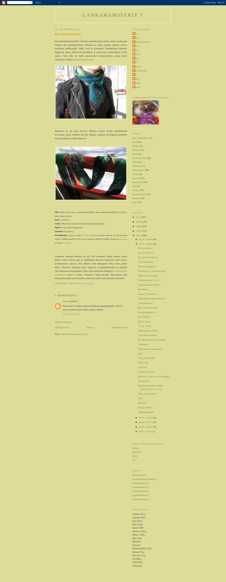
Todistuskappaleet (147, 266)
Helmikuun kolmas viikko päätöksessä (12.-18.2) (150, 387)
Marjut (66, 301)
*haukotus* (143, 381)
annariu (137, 82)
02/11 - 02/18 (146, 417)
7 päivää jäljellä (145, 261)
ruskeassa (123, 239)
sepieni (136, 87)
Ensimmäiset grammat (148, 284)
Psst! (140, 353)
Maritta (136, 54)
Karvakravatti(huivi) (68, 34)
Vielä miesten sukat (147, 393)
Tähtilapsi (137, 166)
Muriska (137, 66)
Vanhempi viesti (119, 327)
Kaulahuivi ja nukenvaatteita (152, 270)
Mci (135, 62)
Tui (134, 74)
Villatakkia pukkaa (147, 335)
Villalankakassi (145, 303)
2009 (139, 226)
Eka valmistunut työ (147, 307)
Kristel (136, 45)
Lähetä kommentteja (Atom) (74, 334)
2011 (139, 217)
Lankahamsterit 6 (140, 499)
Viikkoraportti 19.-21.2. (149, 280)
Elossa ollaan (144, 321)
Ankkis (135, 448)
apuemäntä (137, 182)
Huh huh (142, 402)
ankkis (136, 78)
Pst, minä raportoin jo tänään (151, 339)
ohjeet (135, 202)
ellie (134, 186)
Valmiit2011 (138, 170)
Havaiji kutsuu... (146, 248)
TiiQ (134, 162)
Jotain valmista (145, 407)
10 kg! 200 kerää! (146, 358)
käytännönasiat (139, 194)
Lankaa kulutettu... (147, 371)
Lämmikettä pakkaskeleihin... (152, 298)
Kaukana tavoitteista (148, 275)
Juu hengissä (144, 316)
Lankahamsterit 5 (140, 495)
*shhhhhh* (143, 344)
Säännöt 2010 (139, 475)
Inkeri (136, 37)
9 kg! (140, 398)
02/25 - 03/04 (146, 239)
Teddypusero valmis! (148, 330)
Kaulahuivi (143, 289)
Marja (136, 58)
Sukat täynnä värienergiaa (150, 348)
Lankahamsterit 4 (140, 491)
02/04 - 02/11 (146, 422)
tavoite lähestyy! (146, 252)
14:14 (90, 283)
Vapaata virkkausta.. (147, 293)
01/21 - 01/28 (146, 431)
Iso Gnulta (85, 235)
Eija (135, 33)
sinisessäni (67, 242)
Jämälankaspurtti (146, 412)
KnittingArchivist (141, 41)
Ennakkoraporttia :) (147, 312)
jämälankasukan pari (83, 59)
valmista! (142, 367)
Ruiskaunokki (140, 70)
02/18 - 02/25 (146, 243)
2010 (139, 221)
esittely (135, 190)
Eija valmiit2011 (140, 138)
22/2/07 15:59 (71, 314)
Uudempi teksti (62, 327)
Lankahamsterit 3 (113, 15)
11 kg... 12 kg (144, 326)
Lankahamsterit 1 (140, 483)
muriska (136, 198)
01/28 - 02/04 (146, 426)
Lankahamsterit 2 (140, 487)
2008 (139, 230)
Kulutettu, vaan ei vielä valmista (153, 376)
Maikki (135, 146)
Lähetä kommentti (63, 321)
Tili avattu (143, 362)
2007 (139, 235)
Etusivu (90, 327)
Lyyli (135, 50)
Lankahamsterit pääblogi (144, 479)
